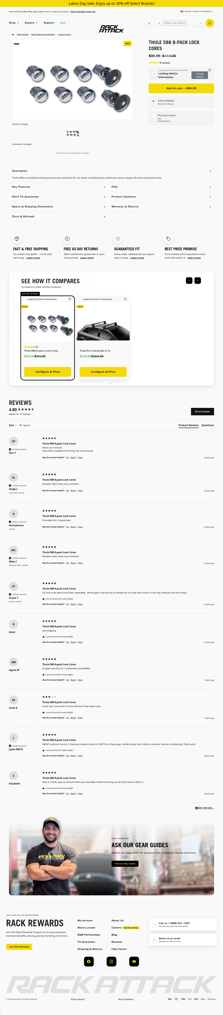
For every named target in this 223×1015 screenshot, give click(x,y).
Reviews (117, 942)
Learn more (33, 257)
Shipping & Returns (90, 949)
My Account (85, 921)
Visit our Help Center (125, 864)
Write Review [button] (202, 411)
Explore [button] (30, 23)
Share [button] (80, 457)
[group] (25, 409)
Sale (63, 23)
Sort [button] (12, 425)
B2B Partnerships (89, 935)
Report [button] (73, 457)
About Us (117, 921)
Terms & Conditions (125, 999)
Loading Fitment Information (173, 70)
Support (49, 23)
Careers (117, 928)
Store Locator (86, 928)
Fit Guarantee (86, 942)
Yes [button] (67, 457)
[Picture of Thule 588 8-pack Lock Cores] (73, 133)
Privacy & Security (78, 999)
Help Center (119, 949)
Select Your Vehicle (174, 23)
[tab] (189, 426)
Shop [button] (12, 23)
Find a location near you (83, 11)
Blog (114, 935)
